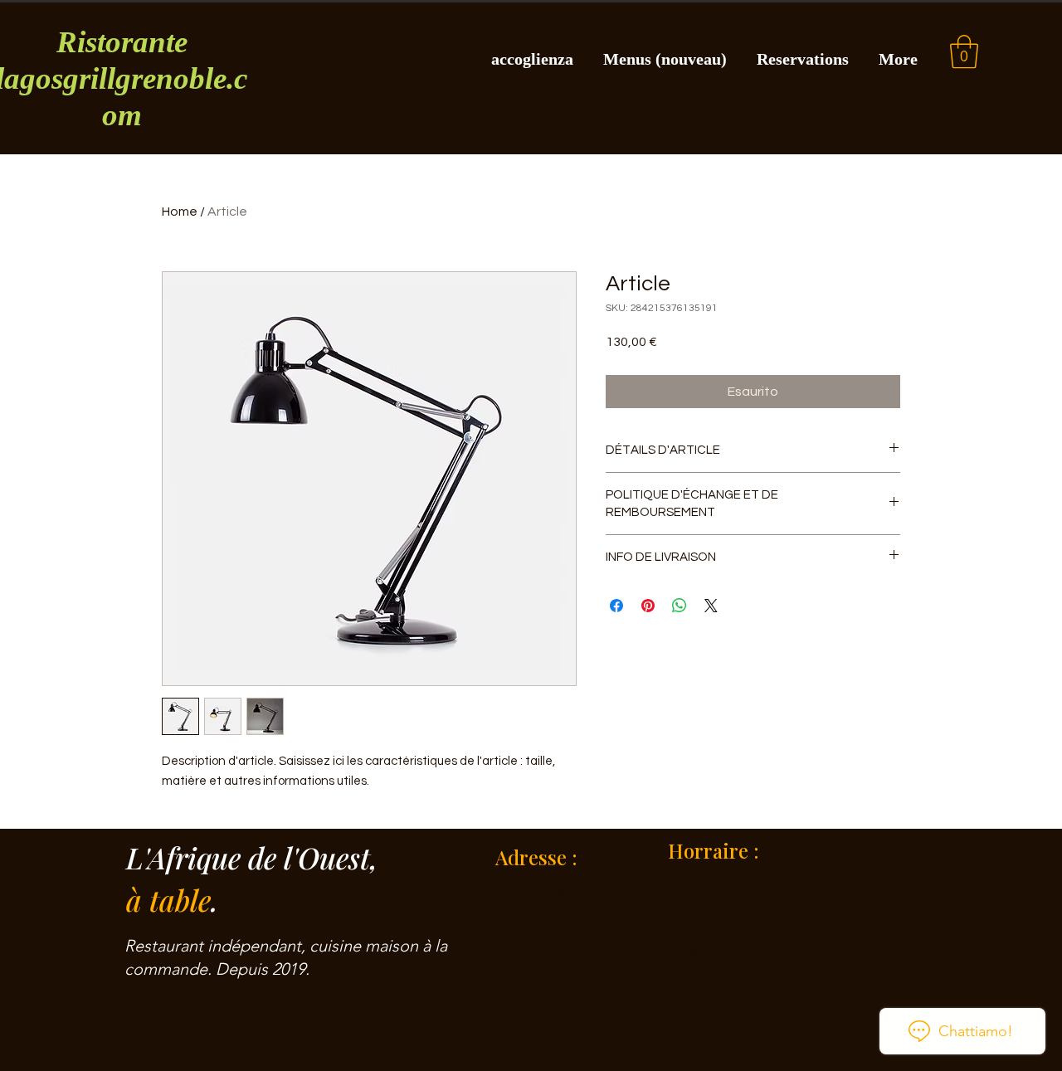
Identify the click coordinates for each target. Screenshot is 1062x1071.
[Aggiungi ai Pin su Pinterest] (648, 606)
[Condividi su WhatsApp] (679, 606)
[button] (964, 51)
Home (179, 211)
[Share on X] (711, 606)
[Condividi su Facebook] (616, 606)
